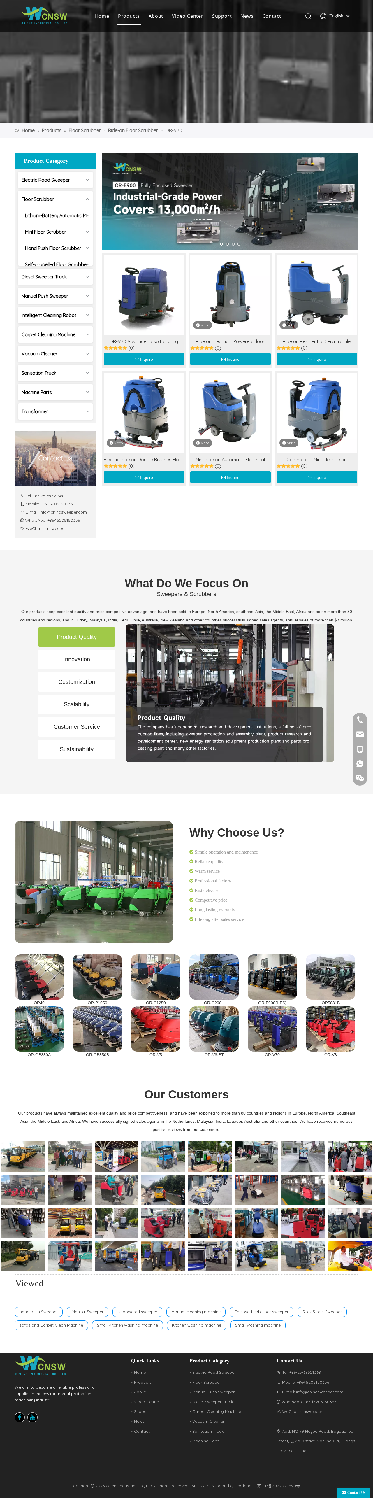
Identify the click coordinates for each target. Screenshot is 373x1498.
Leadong (242, 1485)
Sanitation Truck (39, 373)
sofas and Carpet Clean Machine (51, 1325)
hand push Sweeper (39, 1311)
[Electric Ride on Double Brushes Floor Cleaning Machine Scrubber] (144, 412)
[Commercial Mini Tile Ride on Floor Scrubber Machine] (317, 412)
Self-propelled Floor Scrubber (56, 264)
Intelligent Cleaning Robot (49, 315)
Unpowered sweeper (137, 1311)
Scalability (76, 704)
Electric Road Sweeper (46, 180)
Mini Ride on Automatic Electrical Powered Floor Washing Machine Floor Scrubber (230, 460)
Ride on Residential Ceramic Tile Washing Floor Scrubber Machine (316, 342)
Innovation (76, 659)
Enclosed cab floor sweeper (261, 1311)
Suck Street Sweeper (322, 1311)
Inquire (146, 359)
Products (129, 16)
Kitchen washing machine (196, 1325)
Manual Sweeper (87, 1311)
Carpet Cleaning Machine (48, 334)
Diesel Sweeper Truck (44, 277)
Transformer (35, 411)
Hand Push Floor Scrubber (53, 248)
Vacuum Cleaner (39, 354)
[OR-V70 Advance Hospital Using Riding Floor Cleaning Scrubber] (144, 294)
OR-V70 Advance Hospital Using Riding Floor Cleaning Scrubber (143, 342)
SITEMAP (200, 1485)
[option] (23, 1156)
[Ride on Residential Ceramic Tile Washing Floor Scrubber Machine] (317, 294)
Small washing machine (258, 1325)
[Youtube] (32, 1417)
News (247, 16)
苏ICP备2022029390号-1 (280, 1485)
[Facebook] (20, 1417)
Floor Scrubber (38, 199)
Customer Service (77, 726)
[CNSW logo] (41, 1365)
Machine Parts (37, 392)
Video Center (187, 16)
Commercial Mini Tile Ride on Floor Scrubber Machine (316, 460)
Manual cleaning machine (196, 1311)
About (156, 16)
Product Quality (77, 637)
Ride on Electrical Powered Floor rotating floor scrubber (230, 342)
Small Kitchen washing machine (127, 1325)
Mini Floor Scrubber (45, 232)
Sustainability (77, 749)
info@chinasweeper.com (63, 512)
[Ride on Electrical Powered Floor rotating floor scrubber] (230, 294)
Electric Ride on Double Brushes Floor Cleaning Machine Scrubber (144, 460)
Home (102, 16)
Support (222, 16)
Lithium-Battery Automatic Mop (58, 215)
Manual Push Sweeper (45, 296)
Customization (76, 682)
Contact (272, 16)
